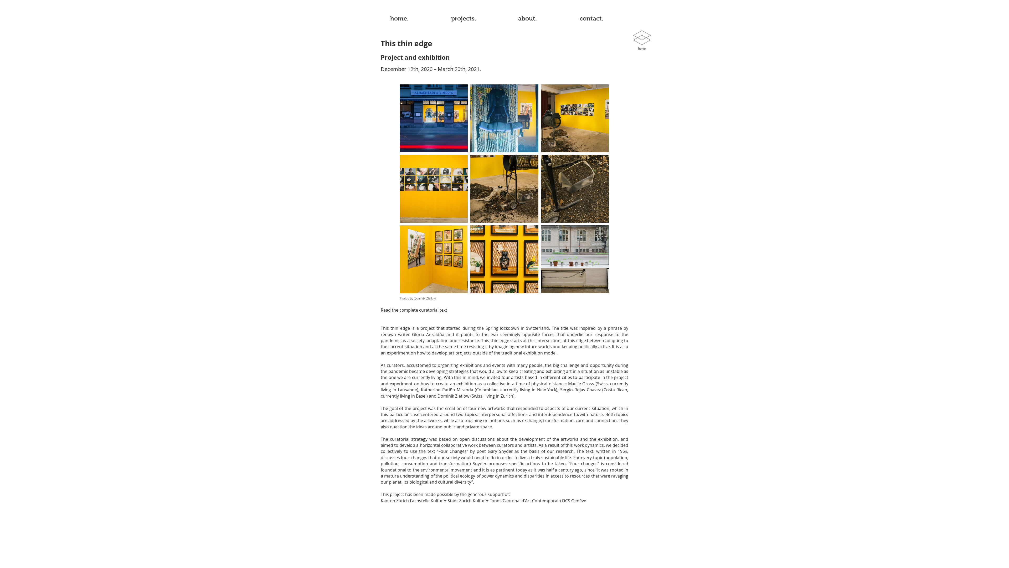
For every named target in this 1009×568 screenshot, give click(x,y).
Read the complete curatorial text (414, 310)
